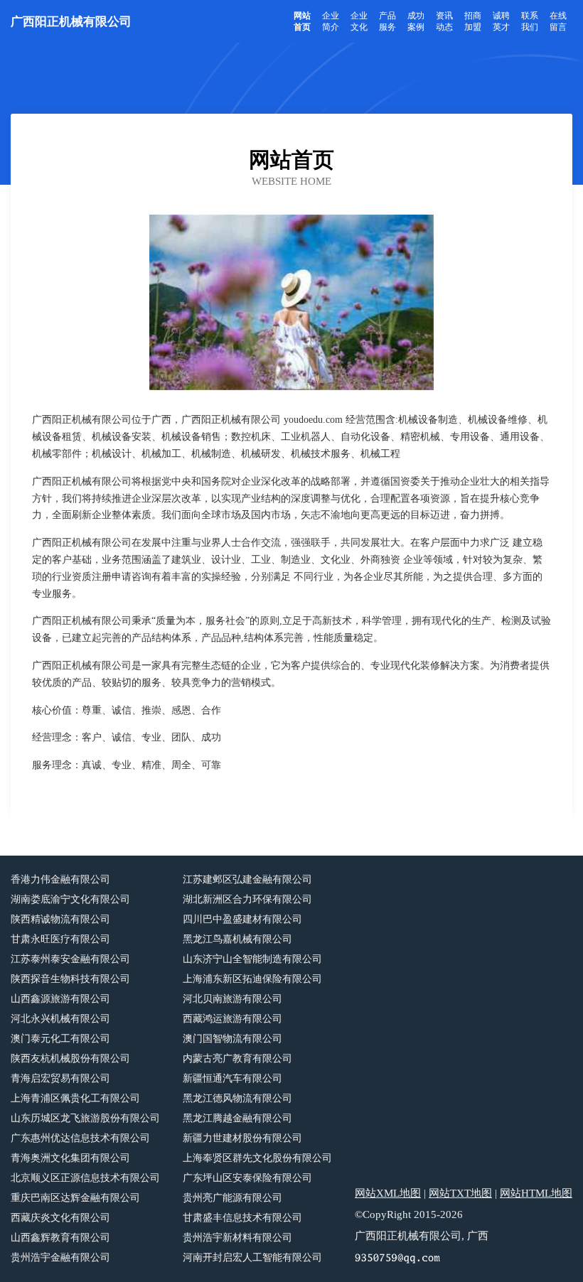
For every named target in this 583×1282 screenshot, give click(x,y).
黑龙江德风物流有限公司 (237, 1098)
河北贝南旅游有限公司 (232, 998)
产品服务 (387, 21)
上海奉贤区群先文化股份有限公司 (257, 1158)
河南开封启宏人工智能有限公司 (252, 1257)
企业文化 (359, 21)
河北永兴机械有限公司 (60, 1018)
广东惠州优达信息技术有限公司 (80, 1138)
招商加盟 (472, 21)
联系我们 (529, 21)
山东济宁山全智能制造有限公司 (252, 959)
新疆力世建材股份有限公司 (242, 1138)
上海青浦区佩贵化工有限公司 (75, 1098)
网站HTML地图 (536, 1193)
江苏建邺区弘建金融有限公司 (247, 879)
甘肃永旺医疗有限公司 (60, 939)
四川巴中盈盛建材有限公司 (242, 919)
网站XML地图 (388, 1193)
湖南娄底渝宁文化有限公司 (70, 899)
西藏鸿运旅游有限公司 (232, 1018)
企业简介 (330, 21)
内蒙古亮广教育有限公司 (237, 1058)
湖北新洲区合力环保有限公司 (247, 899)
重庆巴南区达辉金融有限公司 (75, 1197)
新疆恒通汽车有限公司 (232, 1078)
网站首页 (302, 21)
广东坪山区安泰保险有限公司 (247, 1178)
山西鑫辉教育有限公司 (60, 1237)
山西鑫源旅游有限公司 (60, 998)
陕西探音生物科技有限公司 (70, 979)
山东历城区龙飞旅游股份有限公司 (85, 1118)
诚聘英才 (501, 21)
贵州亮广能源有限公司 (232, 1197)
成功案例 (415, 21)
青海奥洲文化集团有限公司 (70, 1158)
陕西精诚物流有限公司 (60, 919)
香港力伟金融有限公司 (60, 879)
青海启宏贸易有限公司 (60, 1078)
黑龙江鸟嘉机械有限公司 (237, 939)
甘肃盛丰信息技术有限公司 (242, 1217)
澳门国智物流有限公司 (232, 1038)
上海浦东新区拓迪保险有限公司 (252, 979)
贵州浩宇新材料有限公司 (237, 1237)
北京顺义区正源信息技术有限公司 (85, 1178)
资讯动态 (444, 21)
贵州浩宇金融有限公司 (60, 1257)
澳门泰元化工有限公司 (60, 1038)
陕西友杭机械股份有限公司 (70, 1058)
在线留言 (558, 21)
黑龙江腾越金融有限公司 (237, 1118)
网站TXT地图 (460, 1193)
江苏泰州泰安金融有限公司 (70, 959)
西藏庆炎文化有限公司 (60, 1217)
